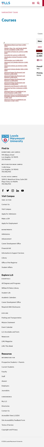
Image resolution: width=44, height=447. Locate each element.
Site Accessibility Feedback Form (13, 420)
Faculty (4, 371)
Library (4, 258)
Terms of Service (7, 425)
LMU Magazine (7, 341)
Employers (5, 386)
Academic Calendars (9, 297)
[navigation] (33, 3)
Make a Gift (6, 218)
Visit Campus (6, 209)
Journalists (5, 390)
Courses (15, 12)
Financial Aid (6, 248)
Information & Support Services (13, 253)
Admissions (6, 234)
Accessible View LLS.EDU (11, 415)
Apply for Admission (9, 214)
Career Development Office (11, 243)
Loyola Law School (7, 12)
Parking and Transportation (11, 317)
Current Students (8, 367)
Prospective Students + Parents (13, 362)
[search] (38, 3)
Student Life (6, 292)
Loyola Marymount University (12, 441)
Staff (3, 376)
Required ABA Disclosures (11, 307)
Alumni (4, 381)
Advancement (6, 239)
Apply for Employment (10, 223)
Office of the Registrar (9, 262)
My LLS (4, 401)
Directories (5, 406)
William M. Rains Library (10, 288)
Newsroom (5, 336)
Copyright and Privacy (9, 429)
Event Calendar (7, 327)
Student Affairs (7, 267)
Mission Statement (8, 322)
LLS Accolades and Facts (10, 332)
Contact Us (6, 204)
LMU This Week (7, 346)
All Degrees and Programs (11, 283)
